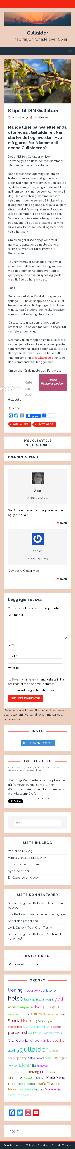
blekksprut (34, 1032)
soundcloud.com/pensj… (49, 778)
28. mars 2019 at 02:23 (37, 498)
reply (22, 791)
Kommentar (15, 614)
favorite (40, 791)
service (52, 1014)
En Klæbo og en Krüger (23, 877)
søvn (49, 1058)
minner (38, 1013)
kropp (39, 1089)
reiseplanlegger (17, 1072)
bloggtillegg (15, 1026)
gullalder (21, 424)
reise (34, 1040)
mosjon (39, 1077)
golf (59, 999)
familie (46, 1040)
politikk (58, 1040)
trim (33, 1095)
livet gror (46, 424)
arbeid (13, 1007)
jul (42, 1072)
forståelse (25, 1089)
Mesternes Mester (18, 1094)
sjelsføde (56, 1026)
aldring (13, 1051)
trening (15, 990)
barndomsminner (36, 1027)
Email (12, 656)
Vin (40, 1021)
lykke (12, 1089)
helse (15, 998)
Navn (11, 644)
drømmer (15, 1077)
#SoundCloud (17, 778)
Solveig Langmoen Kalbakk (25, 903)
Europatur (54, 1050)
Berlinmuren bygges (52, 914)
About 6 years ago (17, 788)
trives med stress (52, 1032)
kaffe (42, 1084)
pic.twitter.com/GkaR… (22, 783)
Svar (63, 522)
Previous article (37, 440)
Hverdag (29, 1020)
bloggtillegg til (45, 999)
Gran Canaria (18, 1040)
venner (13, 1014)
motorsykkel (34, 990)
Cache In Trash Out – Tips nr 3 (34, 927)
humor (25, 1014)
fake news (36, 1058)
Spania (14, 1020)
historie (50, 990)
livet (38, 1006)
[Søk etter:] (37, 822)
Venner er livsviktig (20, 851)
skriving (33, 1072)
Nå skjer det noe (27, 920)
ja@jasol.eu (43, 357)
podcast (31, 1084)
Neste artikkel (38, 445)
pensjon (51, 1006)
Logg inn (14, 1131)
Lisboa (20, 1083)
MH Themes (64, 1145)
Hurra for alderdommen (23, 864)
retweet (30, 791)
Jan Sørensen (41, 117)
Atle (37, 491)
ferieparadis (26, 1007)
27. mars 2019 (19, 117)
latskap (29, 999)
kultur (28, 1077)
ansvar (43, 1065)
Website (13, 667)
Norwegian (53, 1089)
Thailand (53, 1084)
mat (11, 1083)
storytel (48, 1021)
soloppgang (17, 1058)
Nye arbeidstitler (18, 871)
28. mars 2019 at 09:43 (37, 558)
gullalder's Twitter (42, 788)
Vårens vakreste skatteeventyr (27, 857)
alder (25, 1065)
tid (34, 1066)
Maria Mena (55, 1077)
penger (60, 1057)
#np (30, 778)
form (62, 1014)
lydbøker (50, 1072)
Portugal (13, 1065)
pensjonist (17, 1032)
